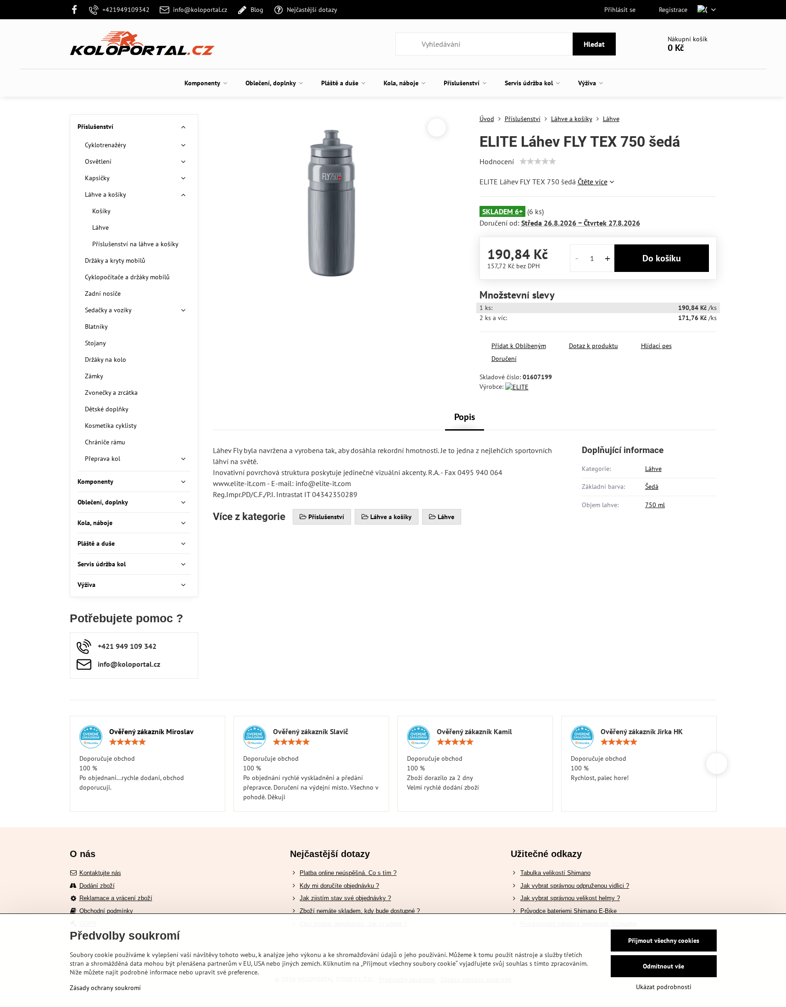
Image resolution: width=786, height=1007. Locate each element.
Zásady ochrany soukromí (105, 988)
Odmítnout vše (663, 966)
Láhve (653, 469)
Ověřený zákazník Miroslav (151, 731)
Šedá (651, 486)
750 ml (655, 505)
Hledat (594, 44)
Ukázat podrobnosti (663, 987)
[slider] (537, 161)
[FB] (77, 9)
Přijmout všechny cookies (663, 940)
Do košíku (661, 258)
